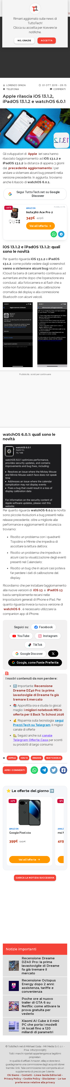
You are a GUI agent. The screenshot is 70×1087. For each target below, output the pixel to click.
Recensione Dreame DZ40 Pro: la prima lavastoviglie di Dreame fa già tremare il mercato (40, 965)
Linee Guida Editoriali (47, 1075)
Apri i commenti (14, 770)
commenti (59, 89)
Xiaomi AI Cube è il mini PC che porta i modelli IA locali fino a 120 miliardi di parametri (40, 1026)
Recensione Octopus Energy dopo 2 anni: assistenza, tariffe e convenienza (39, 985)
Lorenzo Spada (16, 85)
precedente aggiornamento (30, 168)
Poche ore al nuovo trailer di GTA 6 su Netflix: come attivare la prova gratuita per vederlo (41, 1006)
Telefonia (12, 89)
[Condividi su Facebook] (63, 770)
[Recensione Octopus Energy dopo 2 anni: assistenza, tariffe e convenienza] (14, 985)
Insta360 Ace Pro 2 (39, 212)
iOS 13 (38, 590)
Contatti (26, 1075)
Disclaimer (49, 1078)
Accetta (46, 40)
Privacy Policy (12, 1078)
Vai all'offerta (38, 225)
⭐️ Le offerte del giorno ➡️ (30, 791)
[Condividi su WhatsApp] (54, 234)
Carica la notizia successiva (35, 877)
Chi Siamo (13, 1075)
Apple (32, 154)
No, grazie (24, 40)
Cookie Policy (31, 1078)
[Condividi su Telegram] (61, 234)
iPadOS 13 (55, 590)
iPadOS (36, 758)
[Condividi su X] (53, 770)
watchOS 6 (12, 609)
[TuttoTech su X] (53, 653)
